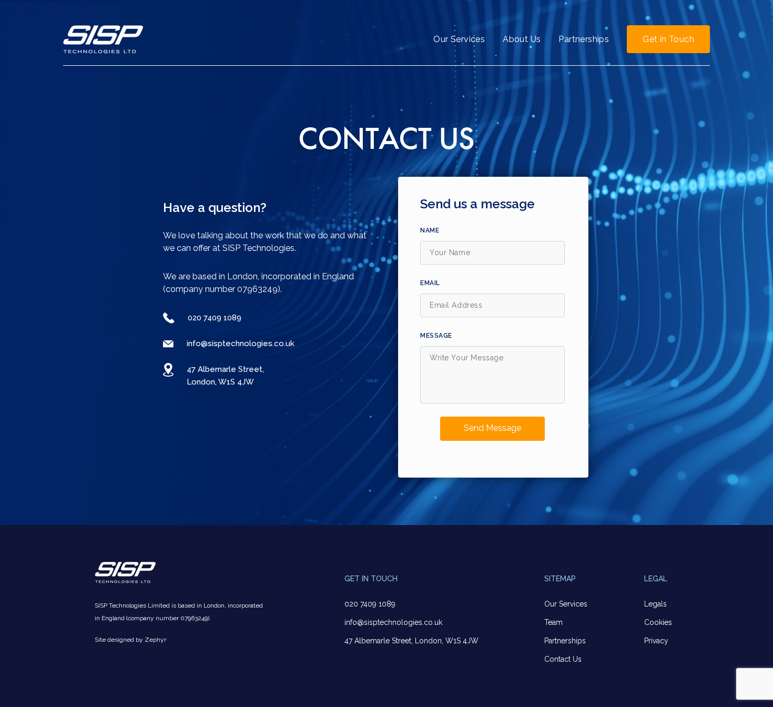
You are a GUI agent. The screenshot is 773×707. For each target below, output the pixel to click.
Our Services (459, 39)
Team (553, 622)
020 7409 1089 (214, 317)
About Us (522, 39)
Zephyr (155, 639)
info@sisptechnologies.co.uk (240, 343)
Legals (655, 604)
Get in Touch (668, 39)
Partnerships (583, 39)
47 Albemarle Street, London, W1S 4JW (411, 641)
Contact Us (563, 659)
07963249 (257, 289)
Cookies (658, 622)
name (429, 230)
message (436, 335)
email (430, 283)
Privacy (656, 641)
